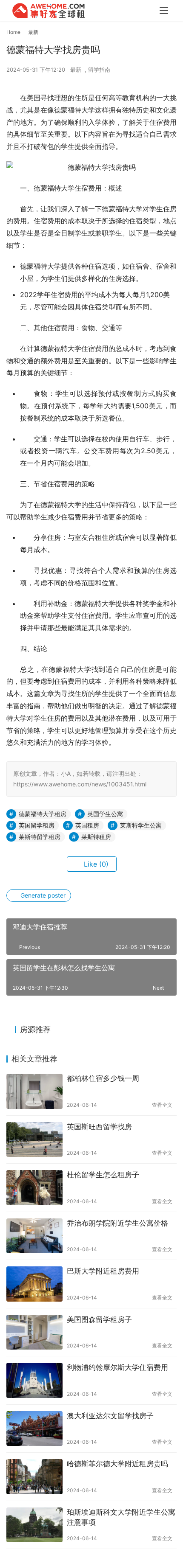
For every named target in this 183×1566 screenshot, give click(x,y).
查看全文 (162, 1105)
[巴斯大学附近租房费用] (34, 1284)
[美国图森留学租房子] (34, 1332)
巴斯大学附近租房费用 (103, 1271)
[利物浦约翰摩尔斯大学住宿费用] (34, 1380)
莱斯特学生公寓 (141, 825)
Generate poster (42, 895)
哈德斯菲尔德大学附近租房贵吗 (117, 1463)
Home (13, 32)
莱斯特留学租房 (39, 836)
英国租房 (87, 825)
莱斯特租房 (96, 836)
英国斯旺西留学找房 (99, 1127)
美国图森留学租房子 (99, 1319)
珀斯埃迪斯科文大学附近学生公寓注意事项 (121, 1517)
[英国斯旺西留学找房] (34, 1139)
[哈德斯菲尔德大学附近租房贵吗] (34, 1476)
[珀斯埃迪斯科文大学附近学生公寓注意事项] (34, 1525)
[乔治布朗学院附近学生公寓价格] (34, 1236)
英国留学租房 (36, 825)
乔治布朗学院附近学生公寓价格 (117, 1223)
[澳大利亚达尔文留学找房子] (34, 1428)
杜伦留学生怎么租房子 (103, 1174)
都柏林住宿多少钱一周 (103, 1078)
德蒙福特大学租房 (42, 813)
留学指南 (99, 69)
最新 (75, 69)
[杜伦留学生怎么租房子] (34, 1187)
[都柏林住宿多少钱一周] (34, 1091)
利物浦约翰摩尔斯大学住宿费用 (117, 1367)
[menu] (164, 10)
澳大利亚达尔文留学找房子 (110, 1416)
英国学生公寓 (105, 813)
